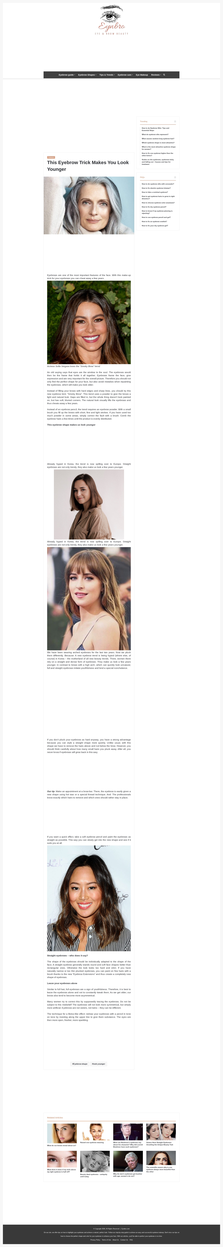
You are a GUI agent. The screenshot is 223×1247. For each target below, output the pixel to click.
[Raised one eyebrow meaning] (95, 1132)
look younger (99, 1064)
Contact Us (124, 1240)
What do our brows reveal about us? (61, 1145)
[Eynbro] (111, 19)
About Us (116, 1240)
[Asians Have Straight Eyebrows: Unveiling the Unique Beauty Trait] (161, 1132)
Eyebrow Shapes (86, 75)
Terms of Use (106, 1240)
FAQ (131, 1240)
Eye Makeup (142, 75)
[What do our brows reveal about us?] (62, 1133)
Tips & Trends (106, 75)
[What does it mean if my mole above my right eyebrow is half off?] (62, 1159)
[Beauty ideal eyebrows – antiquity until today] (95, 1161)
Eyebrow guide (66, 75)
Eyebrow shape (80, 1064)
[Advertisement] (111, 53)
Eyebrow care (124, 75)
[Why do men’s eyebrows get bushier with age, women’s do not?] (128, 1161)
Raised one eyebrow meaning (92, 1142)
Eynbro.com (125, 1229)
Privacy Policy (95, 1240)
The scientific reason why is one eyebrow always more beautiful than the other (160, 1169)
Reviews (155, 75)
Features (51, 157)
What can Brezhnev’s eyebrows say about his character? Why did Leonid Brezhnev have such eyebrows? (128, 1145)
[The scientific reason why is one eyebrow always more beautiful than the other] (161, 1158)
